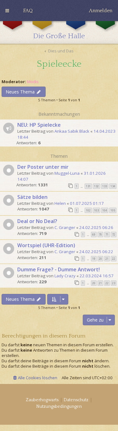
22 (113, 259)
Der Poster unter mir (43, 166)
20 (100, 259)
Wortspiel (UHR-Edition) (46, 245)
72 (113, 234)
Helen (60, 203)
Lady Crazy (65, 276)
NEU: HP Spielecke (39, 124)
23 (113, 283)
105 (112, 210)
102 (88, 210)
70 (100, 234)
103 (96, 210)
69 (93, 234)
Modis (33, 81)
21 (107, 259)
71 (107, 234)
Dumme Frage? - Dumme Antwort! (58, 269)
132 (96, 186)
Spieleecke (59, 64)
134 (112, 186)
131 (88, 186)
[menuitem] (28, 10)
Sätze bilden (32, 197)
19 (93, 259)
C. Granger (64, 227)
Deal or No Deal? (37, 221)
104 (104, 210)
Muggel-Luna (67, 173)
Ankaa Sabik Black (71, 131)
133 (104, 186)
